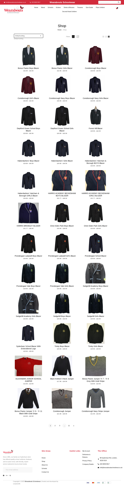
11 (69, 425)
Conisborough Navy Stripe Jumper (95, 411)
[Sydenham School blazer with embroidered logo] (28, 333)
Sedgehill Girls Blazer (95, 316)
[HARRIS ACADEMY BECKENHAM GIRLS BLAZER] (95, 180)
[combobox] (18, 38)
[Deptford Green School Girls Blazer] (62, 115)
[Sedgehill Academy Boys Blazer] (95, 273)
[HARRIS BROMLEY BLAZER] (28, 213)
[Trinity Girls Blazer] (95, 333)
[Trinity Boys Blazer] (62, 333)
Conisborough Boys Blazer (95, 68)
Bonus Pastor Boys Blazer (28, 68)
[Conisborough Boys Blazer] (95, 55)
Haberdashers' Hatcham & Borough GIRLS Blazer (28, 194)
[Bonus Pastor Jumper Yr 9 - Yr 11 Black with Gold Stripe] (28, 398)
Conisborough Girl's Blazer (28, 98)
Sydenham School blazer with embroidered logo (28, 347)
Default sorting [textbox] (18, 38)
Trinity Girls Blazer (95, 346)
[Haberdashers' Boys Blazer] (28, 148)
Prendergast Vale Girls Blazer (62, 286)
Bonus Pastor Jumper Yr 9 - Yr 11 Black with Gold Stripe (28, 412)
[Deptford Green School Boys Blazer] (28, 115)
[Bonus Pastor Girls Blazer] (62, 55)
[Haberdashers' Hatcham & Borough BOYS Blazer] (95, 148)
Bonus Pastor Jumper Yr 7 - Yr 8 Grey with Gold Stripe (95, 380)
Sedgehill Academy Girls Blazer (28, 316)
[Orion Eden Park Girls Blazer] (95, 213)
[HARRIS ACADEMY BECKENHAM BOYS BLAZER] (62, 180)
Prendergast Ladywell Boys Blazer (28, 256)
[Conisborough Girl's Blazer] (28, 85)
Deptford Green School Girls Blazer (62, 129)
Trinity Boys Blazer (62, 346)
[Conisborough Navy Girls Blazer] (95, 85)
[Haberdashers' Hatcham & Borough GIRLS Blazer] (28, 180)
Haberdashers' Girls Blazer (62, 161)
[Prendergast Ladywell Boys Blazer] (28, 243)
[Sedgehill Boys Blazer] (62, 303)
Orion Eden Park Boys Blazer (62, 226)
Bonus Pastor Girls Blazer (62, 68)
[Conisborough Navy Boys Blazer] (62, 85)
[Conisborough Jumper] (62, 398)
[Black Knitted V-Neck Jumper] (62, 366)
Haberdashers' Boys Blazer (28, 161)
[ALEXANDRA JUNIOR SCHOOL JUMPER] (28, 366)
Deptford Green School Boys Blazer (28, 129)
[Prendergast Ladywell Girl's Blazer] (62, 243)
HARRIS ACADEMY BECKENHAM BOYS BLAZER (62, 194)
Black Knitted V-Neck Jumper (62, 379)
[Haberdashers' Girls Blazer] (62, 148)
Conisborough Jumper (62, 411)
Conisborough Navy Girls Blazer (95, 98)
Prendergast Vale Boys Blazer (28, 286)
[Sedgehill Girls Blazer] (95, 303)
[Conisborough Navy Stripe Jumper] (95, 398)
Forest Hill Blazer (95, 128)
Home (59, 30)
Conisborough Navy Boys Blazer (62, 98)
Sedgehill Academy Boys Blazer (95, 286)
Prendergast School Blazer (95, 256)
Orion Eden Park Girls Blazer (95, 226)
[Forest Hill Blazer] (95, 115)
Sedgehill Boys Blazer (62, 316)
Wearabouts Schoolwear (33, 481)
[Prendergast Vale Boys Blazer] (28, 273)
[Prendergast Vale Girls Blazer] (62, 273)
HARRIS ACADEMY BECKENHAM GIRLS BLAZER (95, 194)
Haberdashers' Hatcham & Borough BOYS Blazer (95, 162)
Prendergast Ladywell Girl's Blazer (62, 256)
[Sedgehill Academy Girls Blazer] (28, 303)
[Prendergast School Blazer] (95, 243)
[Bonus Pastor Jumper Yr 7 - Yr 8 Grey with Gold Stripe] (95, 366)
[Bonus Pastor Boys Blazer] (28, 55)
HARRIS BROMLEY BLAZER (28, 226)
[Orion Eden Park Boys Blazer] (62, 213)
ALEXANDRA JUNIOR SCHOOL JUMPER (28, 380)
